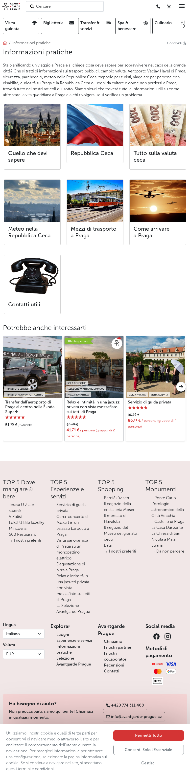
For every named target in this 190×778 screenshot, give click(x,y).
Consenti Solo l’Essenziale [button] (148, 749)
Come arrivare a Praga (151, 232)
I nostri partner (117, 647)
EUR (10, 654)
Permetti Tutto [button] (148, 735)
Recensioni (114, 665)
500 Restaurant (22, 534)
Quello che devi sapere (28, 156)
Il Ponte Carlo (163, 497)
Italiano (13, 633)
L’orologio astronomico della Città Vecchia (167, 509)
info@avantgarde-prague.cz (136, 716)
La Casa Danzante (167, 527)
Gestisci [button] (148, 763)
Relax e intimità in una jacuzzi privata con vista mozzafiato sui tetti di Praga (93, 407)
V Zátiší (15, 516)
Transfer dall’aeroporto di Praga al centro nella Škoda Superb (29, 407)
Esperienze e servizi (74, 640)
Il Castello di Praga (167, 521)
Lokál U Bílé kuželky (26, 522)
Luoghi (62, 634)
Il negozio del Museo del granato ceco (120, 533)
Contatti (111, 671)
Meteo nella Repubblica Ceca (29, 232)
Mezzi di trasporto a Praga (94, 232)
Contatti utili (24, 304)
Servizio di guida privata (149, 402)
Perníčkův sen (116, 497)
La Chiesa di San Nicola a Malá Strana (165, 539)
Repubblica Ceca (92, 153)
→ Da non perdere (167, 551)
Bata (108, 545)
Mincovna (17, 528)
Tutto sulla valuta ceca (155, 156)
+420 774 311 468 (127, 705)
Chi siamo (113, 641)
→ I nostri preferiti (25, 540)
